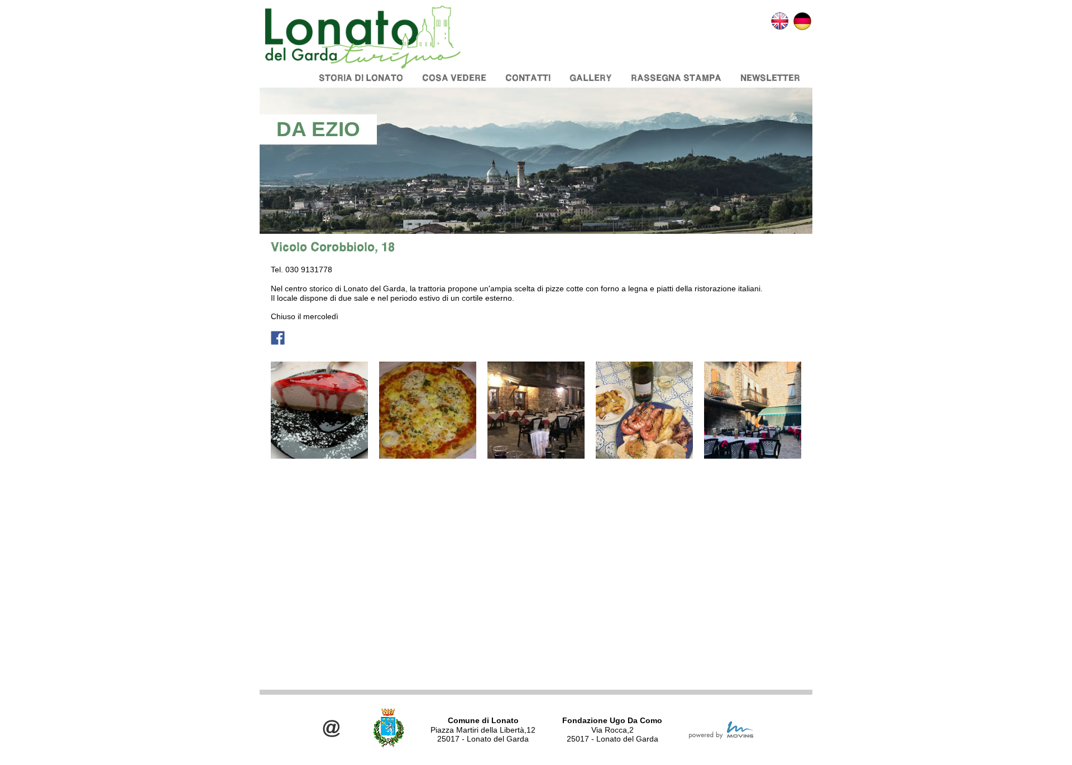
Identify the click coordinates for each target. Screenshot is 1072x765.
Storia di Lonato (361, 78)
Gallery (591, 78)
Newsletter (770, 78)
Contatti (528, 78)
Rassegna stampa (676, 78)
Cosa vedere (454, 78)
